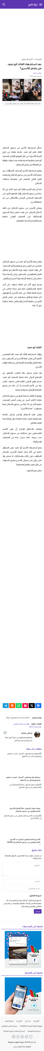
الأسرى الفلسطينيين (20, 724)
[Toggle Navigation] (41, 4)
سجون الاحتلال (34, 727)
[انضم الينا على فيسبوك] (18, 1036)
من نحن (28, 1021)
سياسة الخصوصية (34, 1031)
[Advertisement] (22, 33)
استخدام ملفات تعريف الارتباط (14, 1031)
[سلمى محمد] (37, 734)
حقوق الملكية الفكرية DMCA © (31, 1026)
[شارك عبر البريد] (25, 705)
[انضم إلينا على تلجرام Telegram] (13, 1036)
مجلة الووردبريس (19, 1047)
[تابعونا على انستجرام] (22, 1036)
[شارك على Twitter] (31, 705)
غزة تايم (33, 4)
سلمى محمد (37, 73)
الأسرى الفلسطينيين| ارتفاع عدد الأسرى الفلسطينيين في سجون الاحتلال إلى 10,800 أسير (23, 842)
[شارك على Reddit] (12, 705)
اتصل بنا (19, 1021)
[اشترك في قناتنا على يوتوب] (31, 1036)
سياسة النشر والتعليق (9, 1026)
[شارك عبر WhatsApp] (18, 705)
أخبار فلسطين (27, 59)
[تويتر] (5, 732)
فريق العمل (9, 1021)
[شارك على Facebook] (38, 705)
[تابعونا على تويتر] (26, 1036)
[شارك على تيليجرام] (5, 705)
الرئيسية (36, 1021)
